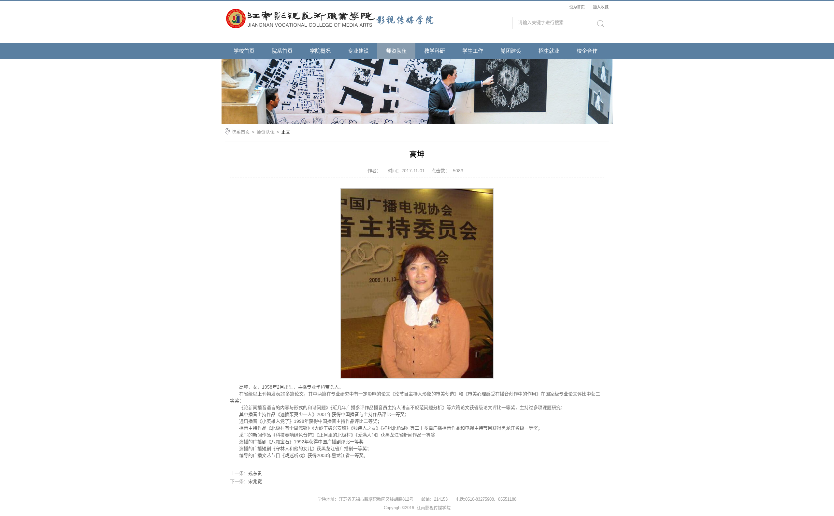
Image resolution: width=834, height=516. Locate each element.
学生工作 (472, 51)
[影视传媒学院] (355, 15)
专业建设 (358, 51)
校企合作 (587, 51)
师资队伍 (396, 51)
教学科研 (434, 51)
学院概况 (320, 51)
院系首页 (282, 51)
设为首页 (577, 7)
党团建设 (510, 51)
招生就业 (549, 51)
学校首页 (244, 51)
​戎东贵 (255, 473)
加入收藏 (601, 7)
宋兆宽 (255, 481)
